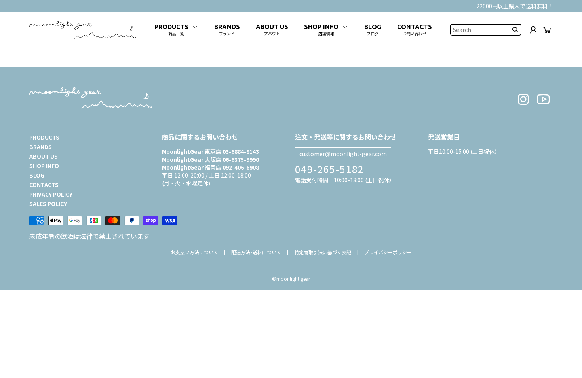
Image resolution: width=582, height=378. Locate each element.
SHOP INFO (44, 166)
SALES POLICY (48, 204)
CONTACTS (44, 185)
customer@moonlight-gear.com (343, 154)
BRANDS (40, 147)
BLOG (36, 175)
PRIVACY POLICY (50, 194)
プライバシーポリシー (388, 252)
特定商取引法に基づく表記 (322, 252)
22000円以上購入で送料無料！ (514, 6)
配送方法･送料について (256, 252)
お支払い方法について (194, 252)
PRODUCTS (44, 137)
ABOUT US (43, 156)
